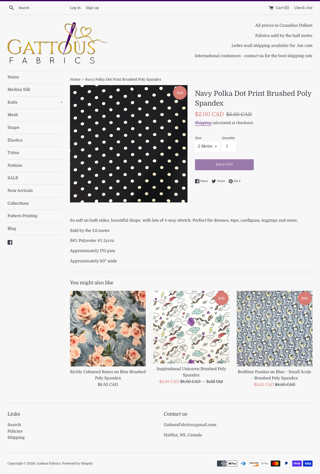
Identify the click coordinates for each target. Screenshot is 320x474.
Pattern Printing (23, 216)
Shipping (203, 123)
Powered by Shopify (77, 463)
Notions (15, 165)
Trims (13, 153)
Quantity (228, 138)
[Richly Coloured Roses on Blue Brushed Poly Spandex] (108, 328)
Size (198, 138)
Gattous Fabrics (48, 463)
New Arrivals (20, 190)
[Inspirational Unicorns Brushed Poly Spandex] (191, 327)
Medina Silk (19, 89)
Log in (75, 8)
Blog (12, 228)
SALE (13, 178)
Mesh (13, 115)
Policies (15, 431)
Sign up (92, 8)
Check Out (303, 8)
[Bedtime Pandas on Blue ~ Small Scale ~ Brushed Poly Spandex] (274, 328)
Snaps (13, 127)
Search (14, 425)
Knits (35, 102)
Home (13, 77)
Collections (18, 203)
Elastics (15, 140)
